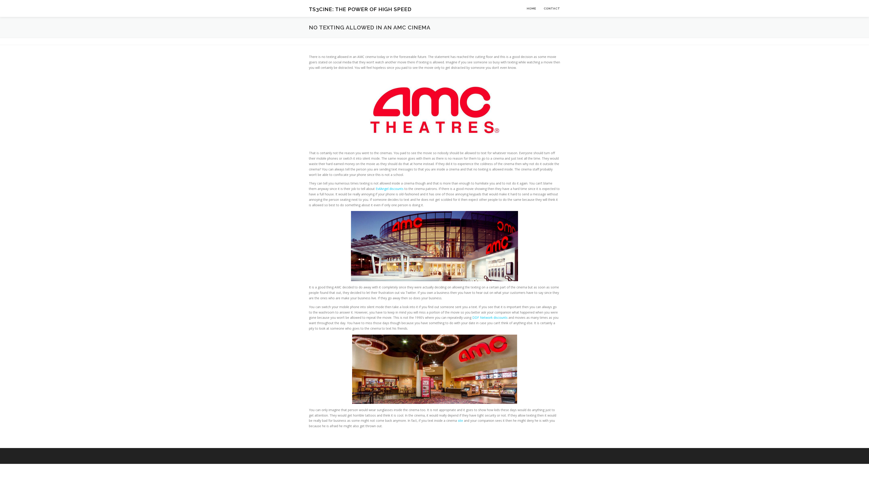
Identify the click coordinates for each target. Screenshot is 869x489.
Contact (552, 8)
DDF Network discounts (490, 317)
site (460, 420)
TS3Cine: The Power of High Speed (360, 9)
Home (531, 8)
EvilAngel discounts (389, 189)
